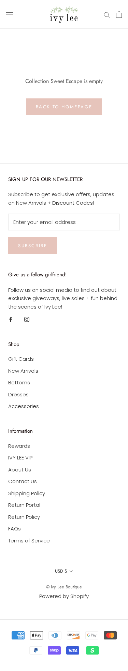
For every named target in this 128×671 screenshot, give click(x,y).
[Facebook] (10, 319)
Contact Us (22, 481)
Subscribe (32, 245)
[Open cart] (119, 14)
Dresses (18, 394)
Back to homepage (64, 107)
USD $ (61, 571)
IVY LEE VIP (20, 457)
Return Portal (24, 504)
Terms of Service (29, 540)
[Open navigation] (9, 14)
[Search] (107, 14)
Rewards (19, 446)
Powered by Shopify (64, 596)
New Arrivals (23, 370)
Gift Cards (21, 358)
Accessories (23, 406)
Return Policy (24, 516)
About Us (19, 469)
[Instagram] (26, 319)
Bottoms (19, 382)
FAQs (14, 528)
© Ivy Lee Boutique (64, 587)
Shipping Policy (26, 493)
